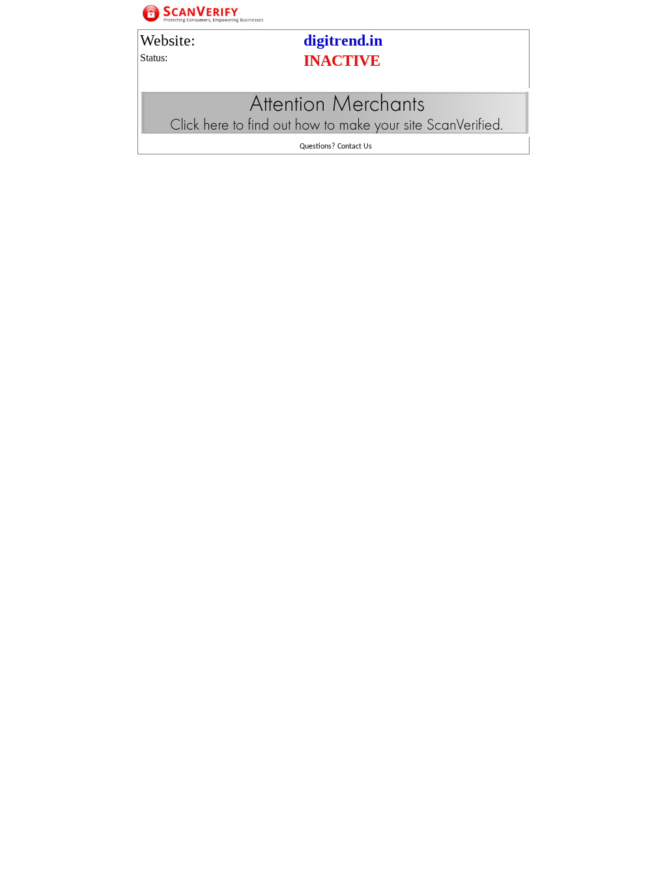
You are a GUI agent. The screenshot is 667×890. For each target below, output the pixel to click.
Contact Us (354, 147)
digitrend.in (343, 40)
